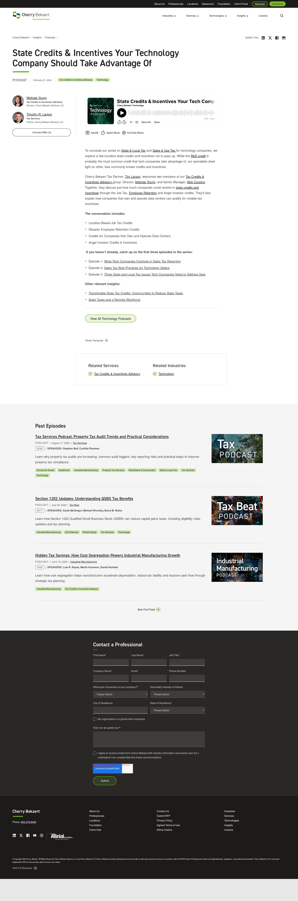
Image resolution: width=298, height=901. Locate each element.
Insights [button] (241, 15)
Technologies (231, 820)
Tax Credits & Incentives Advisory (75, 79)
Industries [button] (167, 15)
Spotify (95, 132)
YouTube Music (135, 132)
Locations (192, 4)
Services (229, 816)
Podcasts (50, 37)
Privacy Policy (164, 820)
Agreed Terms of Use (168, 825)
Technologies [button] (216, 15)
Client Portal (241, 4)
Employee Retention (143, 193)
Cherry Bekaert (20, 37)
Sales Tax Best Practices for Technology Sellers (137, 267)
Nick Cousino (196, 182)
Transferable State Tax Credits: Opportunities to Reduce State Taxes (136, 293)
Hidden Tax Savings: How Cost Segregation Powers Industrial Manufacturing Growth (107, 555)
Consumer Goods (45, 470)
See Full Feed (146, 609)
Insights (37, 37)
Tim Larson (132, 176)
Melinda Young (145, 182)
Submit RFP (163, 816)
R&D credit (198, 156)
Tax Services (80, 443)
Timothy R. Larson (39, 114)
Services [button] (191, 15)
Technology (102, 79)
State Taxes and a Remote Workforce (114, 299)
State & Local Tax (133, 150)
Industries (229, 811)
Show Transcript (94, 340)
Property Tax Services (113, 470)
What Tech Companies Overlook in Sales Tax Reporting (142, 261)
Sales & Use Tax (164, 150)
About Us (159, 4)
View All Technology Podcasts (110, 318)
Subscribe (260, 3)
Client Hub (95, 830)
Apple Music (113, 132)
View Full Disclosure (22, 868)
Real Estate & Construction (142, 470)
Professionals (175, 4)
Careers (263, 15)
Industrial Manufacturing (86, 470)
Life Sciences (71, 532)
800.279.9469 (28, 822)
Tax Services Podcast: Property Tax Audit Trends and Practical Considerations (102, 436)
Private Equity (89, 532)
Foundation (224, 4)
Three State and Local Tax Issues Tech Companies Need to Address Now (154, 274)
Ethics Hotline (164, 830)
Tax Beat (74, 505)
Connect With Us (41, 132)
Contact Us (277, 3)
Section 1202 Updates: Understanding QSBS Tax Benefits (84, 498)
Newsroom (208, 4)
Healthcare (64, 470)
